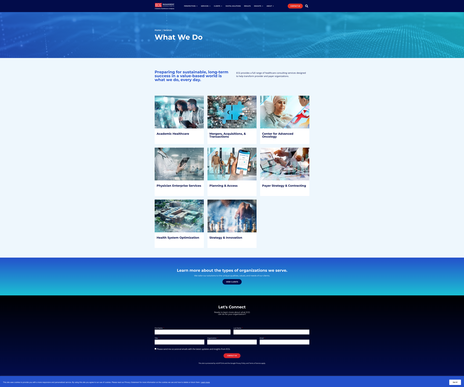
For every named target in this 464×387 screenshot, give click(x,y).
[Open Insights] (262, 6)
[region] (232, 381)
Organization (212, 338)
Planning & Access (225, 164)
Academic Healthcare (175, 112)
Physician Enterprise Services (174, 166)
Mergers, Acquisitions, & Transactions (229, 114)
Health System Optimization (170, 217)
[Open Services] (210, 6)
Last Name (237, 328)
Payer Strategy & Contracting (276, 162)
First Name (159, 328)
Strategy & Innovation (227, 212)
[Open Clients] (221, 6)
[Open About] (273, 6)
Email (262, 338)
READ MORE (165, 130)
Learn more (205, 382)
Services (167, 30)
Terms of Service (255, 363)
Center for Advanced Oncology (279, 114)
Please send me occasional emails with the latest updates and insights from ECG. (193, 349)
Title (156, 338)
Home (158, 30)
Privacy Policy (241, 363)
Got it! (455, 382)
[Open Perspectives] (197, 6)
